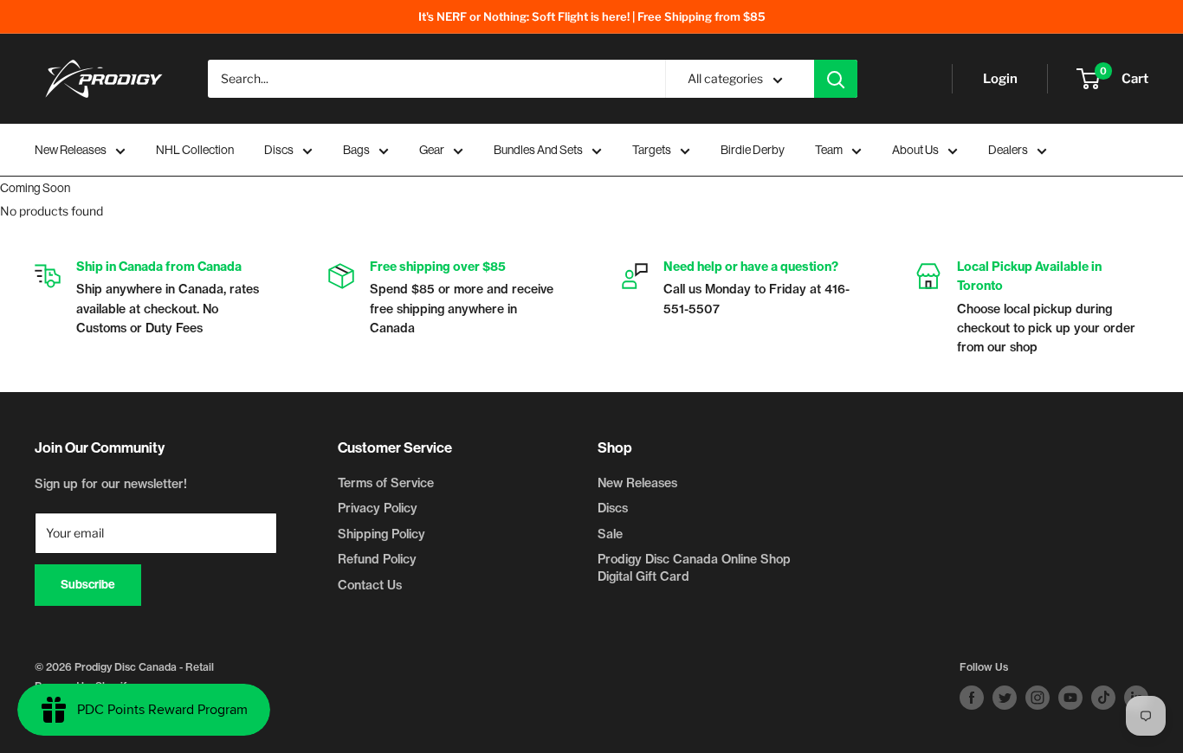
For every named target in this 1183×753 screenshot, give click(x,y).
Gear (431, 150)
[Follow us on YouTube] (1070, 697)
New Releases (71, 150)
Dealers (1008, 150)
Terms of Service (386, 483)
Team (829, 150)
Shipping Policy (381, 534)
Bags (356, 150)
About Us (915, 150)
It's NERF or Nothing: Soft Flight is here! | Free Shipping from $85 (592, 16)
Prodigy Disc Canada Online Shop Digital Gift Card (694, 567)
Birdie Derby (753, 150)
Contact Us (370, 585)
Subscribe (88, 584)
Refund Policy (377, 559)
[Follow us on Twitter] (1004, 697)
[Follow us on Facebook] (972, 697)
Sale (610, 534)
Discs (279, 150)
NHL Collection (195, 150)
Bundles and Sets (538, 150)
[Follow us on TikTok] (1103, 697)
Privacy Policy (377, 508)
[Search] (835, 79)
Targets (651, 150)
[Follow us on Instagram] (1037, 697)
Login (1000, 79)
